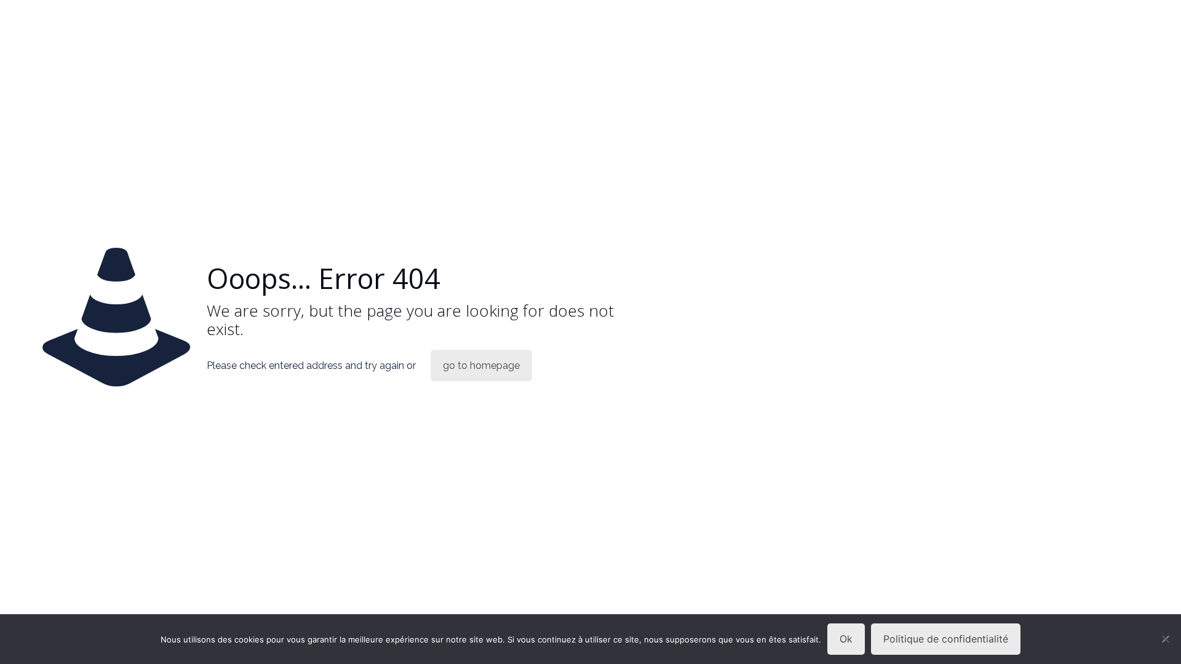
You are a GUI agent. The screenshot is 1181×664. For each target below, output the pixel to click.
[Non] (1165, 639)
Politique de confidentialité (945, 639)
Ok (846, 639)
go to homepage (481, 365)
